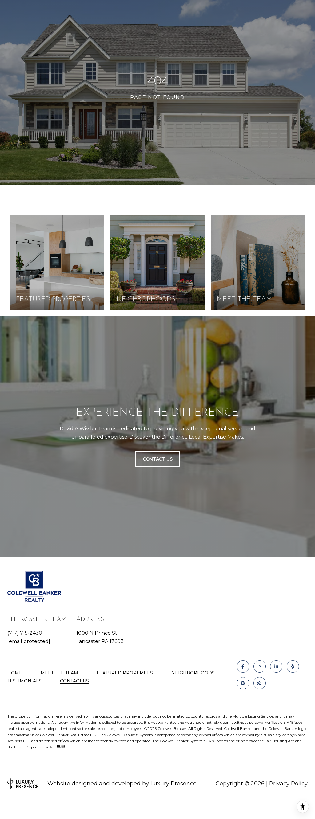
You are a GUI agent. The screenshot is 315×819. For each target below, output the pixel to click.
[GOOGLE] (243, 683)
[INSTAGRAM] (259, 666)
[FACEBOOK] (243, 666)
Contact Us (74, 681)
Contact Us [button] (158, 459)
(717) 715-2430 (24, 633)
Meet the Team (59, 673)
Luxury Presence (173, 783)
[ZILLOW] (259, 683)
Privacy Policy (288, 783)
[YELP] (293, 666)
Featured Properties (125, 673)
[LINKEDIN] (276, 666)
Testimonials (24, 681)
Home (14, 673)
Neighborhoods (193, 673)
